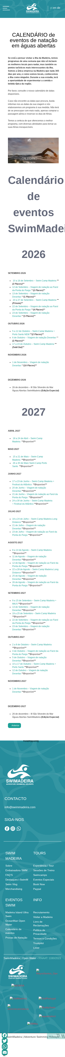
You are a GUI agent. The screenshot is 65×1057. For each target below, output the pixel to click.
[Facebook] (32, 1035)
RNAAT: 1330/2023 (49, 958)
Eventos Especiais (43, 879)
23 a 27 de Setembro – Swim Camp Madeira (34, 300)
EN (54, 7)
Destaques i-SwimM (16, 879)
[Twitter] (32, 1041)
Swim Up (57, 1035)
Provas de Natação (16, 937)
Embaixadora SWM (16, 870)
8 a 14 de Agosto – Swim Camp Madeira (32, 550)
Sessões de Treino (44, 870)
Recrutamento (41, 912)
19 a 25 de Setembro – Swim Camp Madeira (34, 613)
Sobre (8, 865)
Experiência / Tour (43, 865)
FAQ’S (9, 875)
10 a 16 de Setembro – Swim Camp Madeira (34, 280)
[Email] (32, 1052)
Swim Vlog (11, 884)
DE (58, 7)
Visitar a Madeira (43, 917)
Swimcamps (40, 875)
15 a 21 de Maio (20, 456)
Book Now (39, 884)
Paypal (37, 888)
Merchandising (13, 888)
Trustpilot (38, 943)
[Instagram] (13, 830)
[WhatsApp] (32, 1046)
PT (51, 7)
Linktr (36, 947)
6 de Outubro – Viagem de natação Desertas (34, 337)
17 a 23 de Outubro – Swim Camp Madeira (33, 344)
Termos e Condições (45, 938)
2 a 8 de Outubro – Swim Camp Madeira (32, 644)
